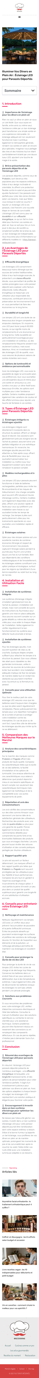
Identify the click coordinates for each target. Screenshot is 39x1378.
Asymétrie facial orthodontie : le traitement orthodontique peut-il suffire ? (17, 1204)
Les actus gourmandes (19, 1350)
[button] (19, 17)
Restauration (30, 1355)
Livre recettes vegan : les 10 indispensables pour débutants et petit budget (17, 1272)
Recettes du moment (12, 1355)
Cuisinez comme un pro (24, 1345)
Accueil (8, 1345)
